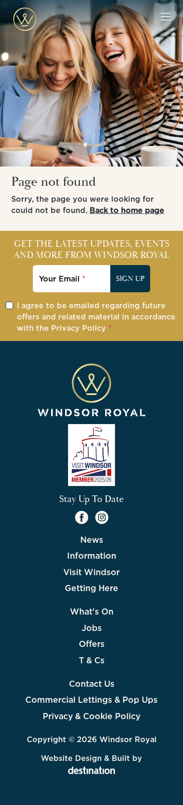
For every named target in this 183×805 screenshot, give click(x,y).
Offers (92, 644)
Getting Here (91, 588)
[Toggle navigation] (165, 16)
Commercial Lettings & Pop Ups (91, 700)
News (91, 540)
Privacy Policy (78, 328)
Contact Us (91, 684)
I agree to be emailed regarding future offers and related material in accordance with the (96, 316)
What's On (92, 611)
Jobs (92, 628)
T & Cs (92, 660)
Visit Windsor (91, 572)
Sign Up (130, 278)
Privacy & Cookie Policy (91, 716)
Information (91, 556)
